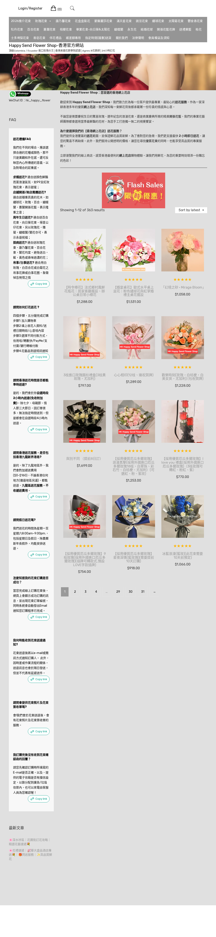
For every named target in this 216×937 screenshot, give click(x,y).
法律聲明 (138, 38)
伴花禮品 (56, 38)
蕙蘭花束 (49, 29)
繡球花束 (158, 21)
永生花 (131, 29)
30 (130, 592)
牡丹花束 (17, 29)
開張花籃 (175, 116)
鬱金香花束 (195, 21)
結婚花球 (147, 29)
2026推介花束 (21, 21)
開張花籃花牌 (166, 29)
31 (142, 592)
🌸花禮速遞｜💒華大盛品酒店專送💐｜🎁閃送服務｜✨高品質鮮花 (30, 855)
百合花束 (33, 29)
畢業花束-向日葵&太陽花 (93, 29)
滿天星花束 (124, 21)
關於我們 (122, 38)
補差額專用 (73, 38)
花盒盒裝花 (82, 21)
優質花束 (152, 141)
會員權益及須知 (158, 38)
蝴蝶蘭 (118, 29)
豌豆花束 (142, 21)
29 (118, 592)
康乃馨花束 (63, 21)
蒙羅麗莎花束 (103, 21)
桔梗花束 (66, 29)
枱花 (199, 29)
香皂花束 (39, 38)
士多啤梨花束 (20, 38)
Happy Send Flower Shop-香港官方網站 (46, 45)
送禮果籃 (185, 29)
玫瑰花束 (41, 21)
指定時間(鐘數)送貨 (98, 38)
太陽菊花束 (176, 21)
